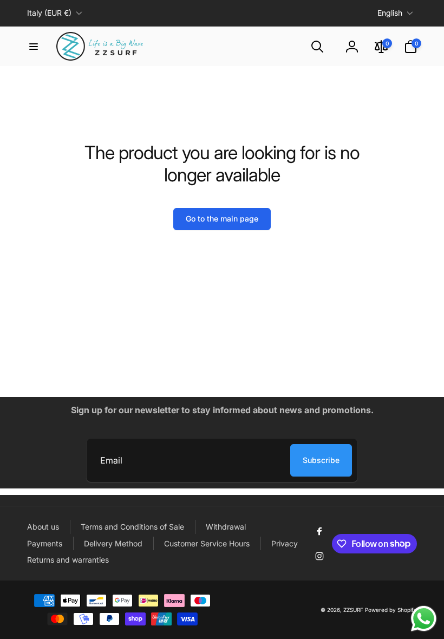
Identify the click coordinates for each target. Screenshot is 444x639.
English (389, 12)
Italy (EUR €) (49, 12)
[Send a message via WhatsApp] (424, 619)
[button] (33, 46)
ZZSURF (353, 610)
